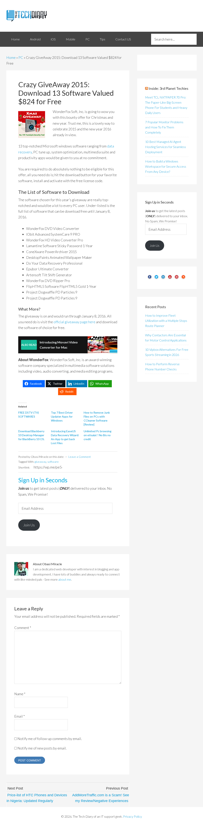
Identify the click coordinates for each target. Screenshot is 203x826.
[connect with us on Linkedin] (163, 278)
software (53, 461)
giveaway (40, 461)
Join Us (29, 525)
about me (64, 579)
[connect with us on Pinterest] (176, 278)
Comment (22, 627)
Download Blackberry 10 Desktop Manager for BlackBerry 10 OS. (31, 435)
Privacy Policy (132, 816)
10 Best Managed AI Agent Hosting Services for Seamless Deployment (165, 147)
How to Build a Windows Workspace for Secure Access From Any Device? (165, 166)
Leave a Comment (79, 456)
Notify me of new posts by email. (42, 748)
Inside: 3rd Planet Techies (168, 88)
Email (19, 716)
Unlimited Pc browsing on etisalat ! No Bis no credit (97, 435)
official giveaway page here (74, 322)
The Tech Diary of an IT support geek (36, 16)
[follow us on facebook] (149, 278)
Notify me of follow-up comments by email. (49, 738)
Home (11, 57)
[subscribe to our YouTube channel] (169, 278)
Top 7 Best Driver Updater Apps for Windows (62, 416)
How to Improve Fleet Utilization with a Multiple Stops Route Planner (166, 321)
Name (19, 694)
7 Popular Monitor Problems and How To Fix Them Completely (164, 127)
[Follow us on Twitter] (156, 278)
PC (20, 57)
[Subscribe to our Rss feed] (183, 278)
